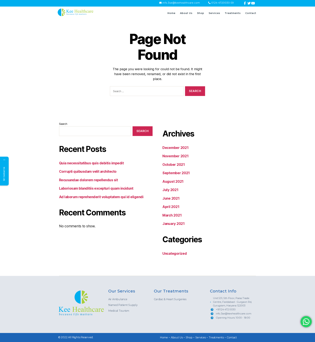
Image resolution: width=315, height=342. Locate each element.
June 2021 (171, 198)
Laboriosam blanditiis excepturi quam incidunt (96, 188)
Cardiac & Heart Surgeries (170, 299)
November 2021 (175, 156)
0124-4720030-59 (222, 2)
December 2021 (175, 148)
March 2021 (172, 215)
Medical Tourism (118, 310)
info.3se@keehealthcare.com (181, 2)
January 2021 (173, 224)
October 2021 (173, 165)
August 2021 (173, 181)
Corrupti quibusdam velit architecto (87, 171)
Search (63, 123)
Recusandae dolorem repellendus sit (88, 180)
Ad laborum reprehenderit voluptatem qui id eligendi (101, 197)
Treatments (233, 13)
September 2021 (176, 173)
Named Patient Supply (123, 305)
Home (171, 13)
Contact (250, 13)
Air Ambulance (117, 299)
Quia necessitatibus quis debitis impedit (91, 163)
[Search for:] (146, 91)
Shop (200, 13)
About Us (186, 13)
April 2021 (170, 207)
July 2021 (170, 190)
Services (214, 13)
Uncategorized (174, 253)
